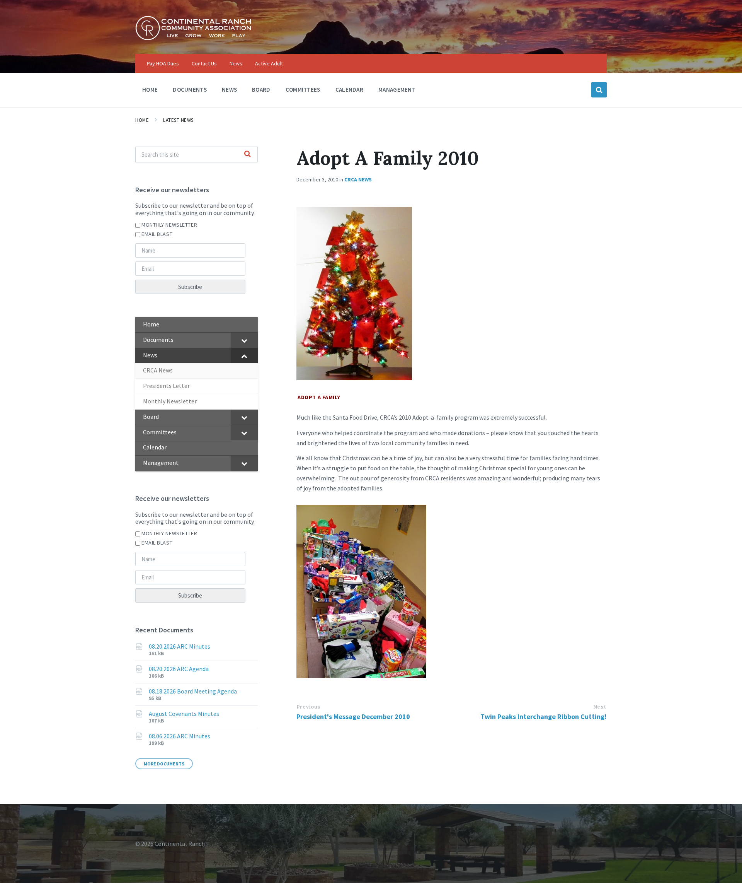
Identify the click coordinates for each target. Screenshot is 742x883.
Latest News (178, 120)
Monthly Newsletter (169, 224)
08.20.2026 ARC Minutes (179, 646)
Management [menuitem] (396, 89)
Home (142, 120)
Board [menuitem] (261, 89)
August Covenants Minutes (184, 713)
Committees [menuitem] (303, 89)
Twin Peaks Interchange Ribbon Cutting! (543, 716)
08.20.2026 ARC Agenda (179, 669)
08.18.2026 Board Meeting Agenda (193, 691)
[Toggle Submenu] (244, 340)
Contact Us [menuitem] (204, 63)
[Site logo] (193, 38)
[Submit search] (248, 154)
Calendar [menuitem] (349, 89)
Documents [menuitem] (190, 89)
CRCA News (358, 179)
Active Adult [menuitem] (269, 63)
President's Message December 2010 (353, 716)
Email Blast (156, 234)
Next (599, 707)
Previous (308, 707)
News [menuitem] (236, 63)
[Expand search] (599, 89)
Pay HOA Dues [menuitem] (163, 63)
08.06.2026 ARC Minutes (179, 736)
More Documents (164, 764)
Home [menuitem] (150, 89)
